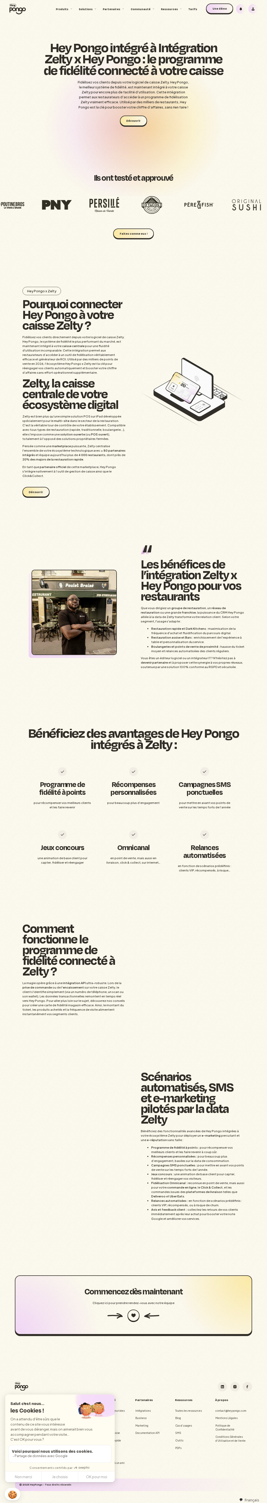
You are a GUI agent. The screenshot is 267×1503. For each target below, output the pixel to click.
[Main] (17, 9)
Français (252, 1500)
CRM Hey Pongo (232, 612)
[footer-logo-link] (21, 1386)
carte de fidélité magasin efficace (69, 1005)
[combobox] (249, 1500)
